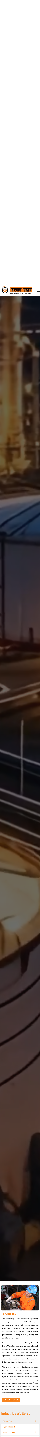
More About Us (10, 1114)
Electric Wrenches (20, 1372)
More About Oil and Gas (13, 1307)
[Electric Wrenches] (20, 1352)
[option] (20, 1358)
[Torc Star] (16, 5)
